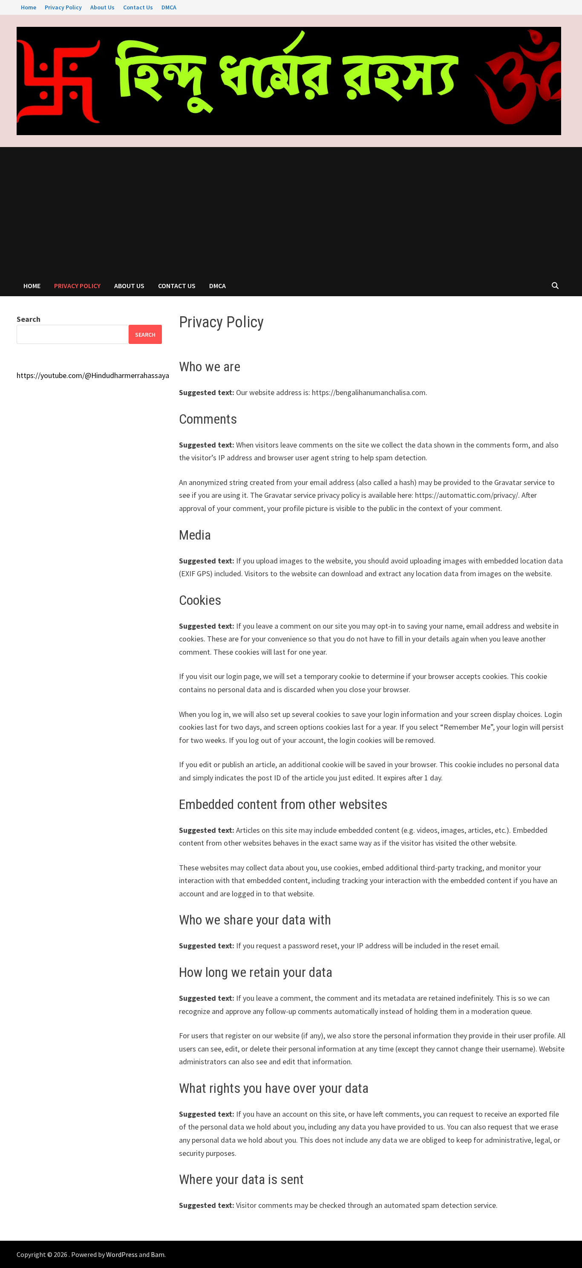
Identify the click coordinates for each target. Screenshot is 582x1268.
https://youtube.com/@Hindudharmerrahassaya (93, 375)
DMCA (168, 7)
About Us (102, 7)
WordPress (122, 1254)
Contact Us (138, 7)
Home (28, 7)
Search (28, 319)
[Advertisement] (291, 211)
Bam (157, 1254)
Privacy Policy (63, 7)
